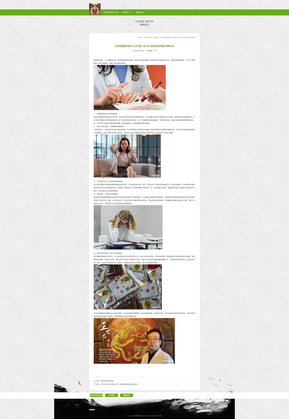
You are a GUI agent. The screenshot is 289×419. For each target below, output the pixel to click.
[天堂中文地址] (94, 14)
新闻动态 (156, 37)
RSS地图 (152, 416)
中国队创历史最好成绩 (107, 381)
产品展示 (111, 395)
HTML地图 (158, 416)
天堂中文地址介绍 (96, 395)
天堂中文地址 (148, 37)
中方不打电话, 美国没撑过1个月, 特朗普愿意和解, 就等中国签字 (119, 384)
